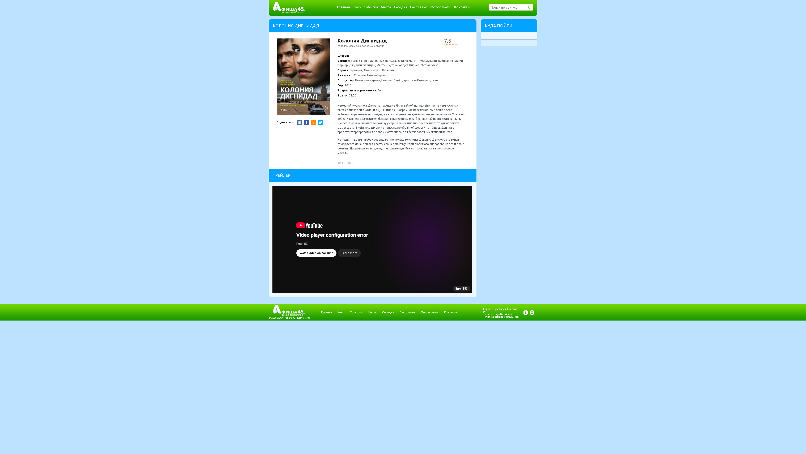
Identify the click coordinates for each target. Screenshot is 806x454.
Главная (343, 7)
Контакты (462, 7)
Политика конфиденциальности (501, 316)
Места (386, 7)
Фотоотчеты (440, 7)
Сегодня (400, 7)
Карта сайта (303, 318)
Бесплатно (418, 7)
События (371, 7)
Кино (357, 7)
